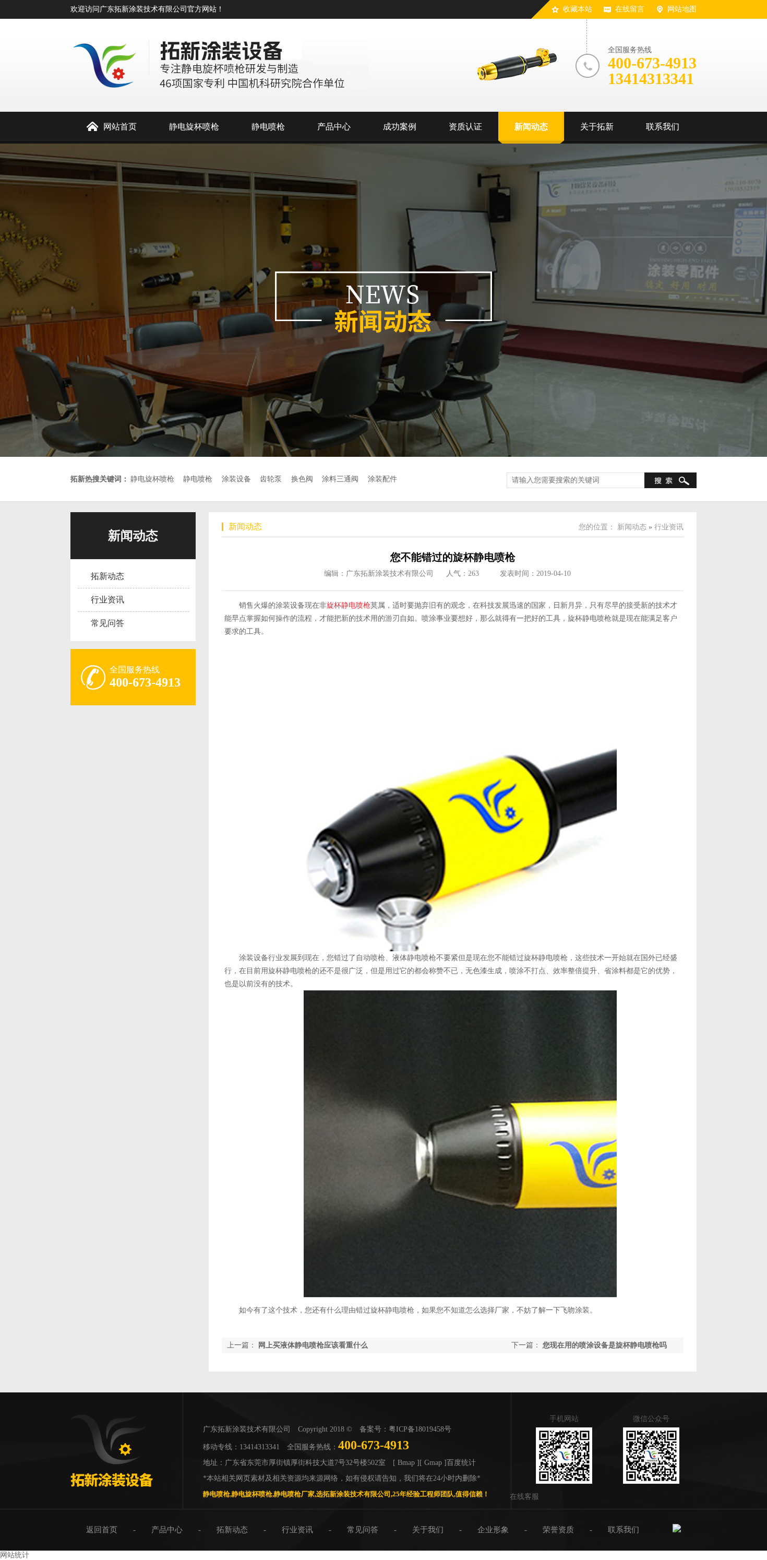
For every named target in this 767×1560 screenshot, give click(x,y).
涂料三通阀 (340, 479)
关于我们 (428, 1530)
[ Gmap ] (433, 1463)
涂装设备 (236, 479)
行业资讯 (107, 599)
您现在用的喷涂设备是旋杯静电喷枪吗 (605, 1345)
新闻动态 (133, 535)
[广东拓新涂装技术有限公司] (111, 1491)
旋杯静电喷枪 (348, 605)
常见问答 (107, 623)
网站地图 (682, 9)
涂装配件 (382, 479)
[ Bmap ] (406, 1463)
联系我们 (623, 1530)
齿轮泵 (271, 479)
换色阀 (302, 479)
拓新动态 (107, 576)
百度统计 (461, 1463)
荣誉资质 (558, 1530)
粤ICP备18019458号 (420, 1429)
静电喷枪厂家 (294, 1494)
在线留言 (629, 9)
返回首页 (101, 1530)
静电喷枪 (197, 479)
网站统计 (14, 1555)
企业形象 (493, 1530)
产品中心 (167, 1530)
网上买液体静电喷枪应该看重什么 (313, 1345)
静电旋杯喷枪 (152, 479)
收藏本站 (577, 9)
